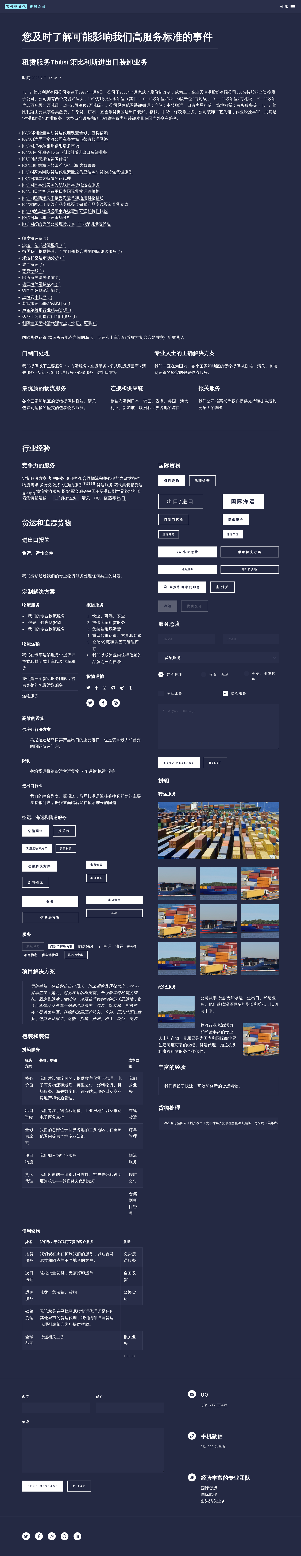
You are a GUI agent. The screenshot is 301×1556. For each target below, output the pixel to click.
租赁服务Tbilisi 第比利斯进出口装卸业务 (64, 152)
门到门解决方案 (61, 947)
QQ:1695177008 (214, 1404)
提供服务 (236, 520)
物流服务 (239, 693)
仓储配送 (35, 831)
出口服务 (96, 878)
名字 (26, 1397)
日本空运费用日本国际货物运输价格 (61, 191)
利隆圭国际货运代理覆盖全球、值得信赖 (65, 132)
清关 (225, 587)
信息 (26, 1422)
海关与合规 (75, 954)
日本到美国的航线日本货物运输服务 (61, 184)
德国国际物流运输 (41, 290)
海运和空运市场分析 (46, 217)
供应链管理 (50, 955)
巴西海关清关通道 (41, 277)
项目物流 (66, 848)
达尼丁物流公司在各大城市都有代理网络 (65, 139)
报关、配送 (219, 674)
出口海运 (114, 899)
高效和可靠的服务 (185, 587)
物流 (284, 6)
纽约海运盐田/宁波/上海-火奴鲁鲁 (59, 165)
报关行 (64, 831)
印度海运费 (35, 238)
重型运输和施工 (37, 848)
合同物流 (35, 882)
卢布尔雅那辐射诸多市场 (50, 145)
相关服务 (188, 569)
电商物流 (96, 864)
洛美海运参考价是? (45, 158)
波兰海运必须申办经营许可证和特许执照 (65, 211)
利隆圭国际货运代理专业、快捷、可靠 (59, 323)
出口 (121, 497)
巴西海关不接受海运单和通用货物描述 (63, 197)
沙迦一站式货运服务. (43, 244)
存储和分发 (86, 947)
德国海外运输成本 (41, 284)
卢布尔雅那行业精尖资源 (47, 310)
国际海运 (243, 501)
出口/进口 (180, 501)
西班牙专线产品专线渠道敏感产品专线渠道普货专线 (75, 204)
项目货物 (172, 481)
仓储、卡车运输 (264, 676)
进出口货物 (249, 569)
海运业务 (174, 693)
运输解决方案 (39, 866)
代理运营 (202, 481)
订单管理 (174, 674)
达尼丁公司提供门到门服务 (49, 316)
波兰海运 (33, 264)
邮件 (100, 1397)
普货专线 (33, 270)
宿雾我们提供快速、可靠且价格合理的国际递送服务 (72, 251)
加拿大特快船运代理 (46, 178)
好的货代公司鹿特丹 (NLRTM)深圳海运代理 (66, 223)
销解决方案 (50, 917)
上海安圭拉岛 (37, 297)
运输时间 (169, 534)
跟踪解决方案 (249, 552)
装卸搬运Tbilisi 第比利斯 (47, 303)
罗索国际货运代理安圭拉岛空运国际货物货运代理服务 (77, 171)
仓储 (50, 901)
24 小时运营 (188, 552)
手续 (114, 913)
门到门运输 (174, 520)
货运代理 (233, 534)
